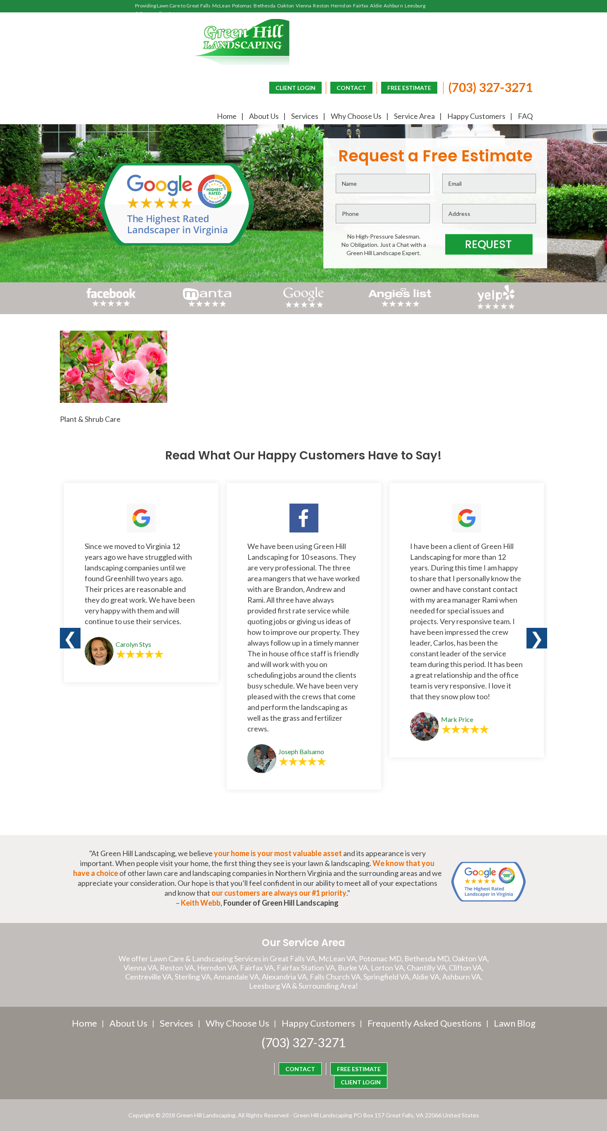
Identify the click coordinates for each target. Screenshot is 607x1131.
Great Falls (198, 5)
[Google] (303, 306)
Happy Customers (476, 116)
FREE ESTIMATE (409, 87)
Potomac (242, 5)
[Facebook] (111, 306)
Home (227, 116)
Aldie (376, 5)
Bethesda (264, 5)
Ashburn (393, 5)
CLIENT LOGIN (295, 87)
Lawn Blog (515, 1023)
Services (304, 116)
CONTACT (351, 87)
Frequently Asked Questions (424, 1023)
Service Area (414, 116)
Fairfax (361, 5)
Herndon (341, 5)
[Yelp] (496, 306)
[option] (141, 582)
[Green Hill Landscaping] (242, 42)
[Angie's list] (400, 306)
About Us (264, 116)
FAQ (525, 116)
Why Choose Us (356, 116)
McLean (221, 5)
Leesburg (415, 5)
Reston (321, 5)
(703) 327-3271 (490, 87)
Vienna (304, 5)
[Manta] (207, 303)
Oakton (285, 5)
